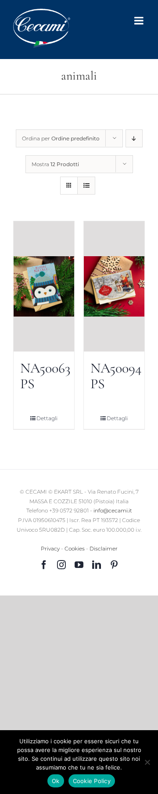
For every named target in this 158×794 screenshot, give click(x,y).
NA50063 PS (45, 375)
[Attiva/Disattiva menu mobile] (139, 20)
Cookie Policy (92, 780)
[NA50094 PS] (114, 286)
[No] (147, 762)
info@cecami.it (112, 510)
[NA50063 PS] (44, 286)
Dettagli (46, 418)
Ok (56, 780)
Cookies (75, 548)
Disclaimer (104, 548)
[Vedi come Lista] (86, 185)
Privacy (50, 548)
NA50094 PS (115, 375)
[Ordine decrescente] (134, 138)
